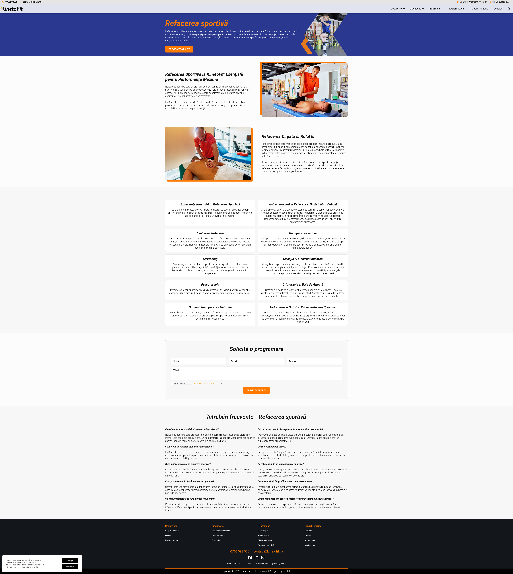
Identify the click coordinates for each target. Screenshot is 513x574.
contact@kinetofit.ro (33, 2)
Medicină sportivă (219, 535)
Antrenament (310, 540)
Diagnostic (415, 8)
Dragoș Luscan (171, 540)
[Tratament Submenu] (442, 8)
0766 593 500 (239, 551)
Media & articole (479, 8)
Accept (70, 561)
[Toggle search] (508, 8)
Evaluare (308, 531)
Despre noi (396, 8)
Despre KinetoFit (172, 531)
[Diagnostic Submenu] (423, 8)
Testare (308, 535)
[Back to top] (509, 570)
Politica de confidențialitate (206, 383)
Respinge (70, 566)
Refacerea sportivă (266, 545)
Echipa (168, 535)
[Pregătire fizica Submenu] (466, 8)
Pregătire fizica (456, 8)
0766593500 (11, 2)
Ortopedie (216, 540)
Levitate (287, 571)
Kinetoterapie (263, 535)
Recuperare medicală (221, 531)
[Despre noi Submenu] (404, 8)
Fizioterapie (263, 531)
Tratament (434, 8)
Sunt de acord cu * (198, 383)
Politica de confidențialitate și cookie (271, 564)
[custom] (250, 557)
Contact (498, 8)
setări (36, 567)
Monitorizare (310, 545)
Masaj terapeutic (265, 540)
